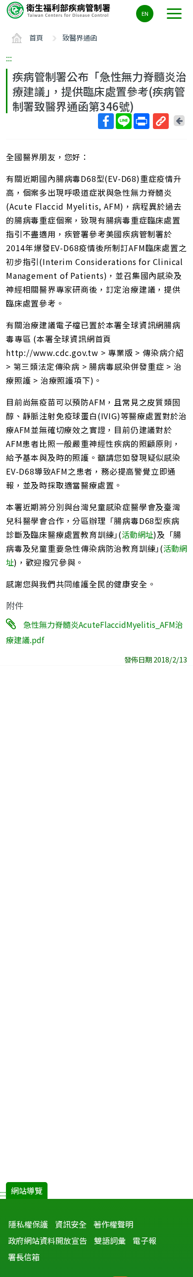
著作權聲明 (113, 1224)
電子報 (144, 1240)
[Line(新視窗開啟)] (124, 121)
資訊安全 (71, 1224)
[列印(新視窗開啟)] (141, 121)
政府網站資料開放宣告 (47, 1240)
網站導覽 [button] (27, 1190)
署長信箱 (24, 1257)
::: (9, 58)
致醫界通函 (79, 37)
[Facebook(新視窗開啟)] (106, 121)
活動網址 (137, 534)
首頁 (36, 37)
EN (145, 13)
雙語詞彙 (110, 1240)
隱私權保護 (28, 1224)
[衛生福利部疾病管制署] (59, 9)
